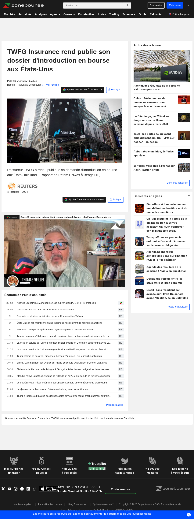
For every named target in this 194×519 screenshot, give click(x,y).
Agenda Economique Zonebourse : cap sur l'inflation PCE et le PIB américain (56, 303)
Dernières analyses (148, 196)
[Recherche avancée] (127, 5)
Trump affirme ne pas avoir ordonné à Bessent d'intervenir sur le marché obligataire (59, 356)
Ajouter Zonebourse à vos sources (84, 89)
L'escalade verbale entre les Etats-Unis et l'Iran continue (45, 309)
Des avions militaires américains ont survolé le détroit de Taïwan (50, 316)
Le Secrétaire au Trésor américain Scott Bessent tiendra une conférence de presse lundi (62, 382)
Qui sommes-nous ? (103, 504)
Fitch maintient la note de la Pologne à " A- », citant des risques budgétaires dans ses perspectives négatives (64, 369)
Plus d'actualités (114, 405)
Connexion (156, 5)
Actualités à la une (147, 45)
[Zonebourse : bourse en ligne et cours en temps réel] (23, 5)
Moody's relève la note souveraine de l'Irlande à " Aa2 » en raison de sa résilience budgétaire (64, 376)
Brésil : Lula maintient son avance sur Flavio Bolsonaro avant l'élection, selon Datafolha (62, 362)
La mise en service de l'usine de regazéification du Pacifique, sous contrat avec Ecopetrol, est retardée (64, 349)
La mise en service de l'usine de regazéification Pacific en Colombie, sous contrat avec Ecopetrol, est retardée (64, 343)
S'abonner (175, 5)
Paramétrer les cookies (50, 504)
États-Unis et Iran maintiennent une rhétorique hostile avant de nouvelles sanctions (59, 323)
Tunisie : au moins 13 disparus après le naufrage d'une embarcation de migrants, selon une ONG (64, 336)
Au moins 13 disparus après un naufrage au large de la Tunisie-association (55, 329)
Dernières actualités (177, 182)
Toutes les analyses (177, 306)
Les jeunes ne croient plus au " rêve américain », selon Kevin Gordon (52, 389)
